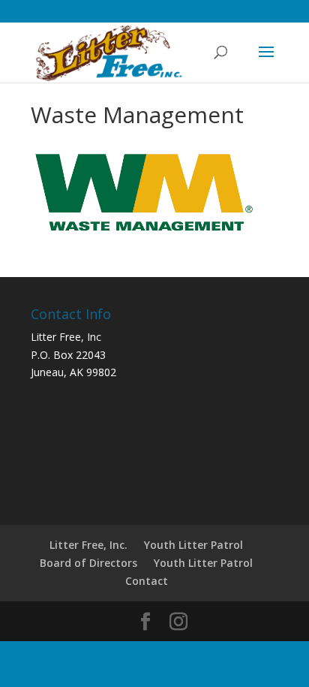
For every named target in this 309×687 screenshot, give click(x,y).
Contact (146, 581)
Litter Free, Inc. (89, 545)
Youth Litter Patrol (193, 545)
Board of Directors (88, 563)
